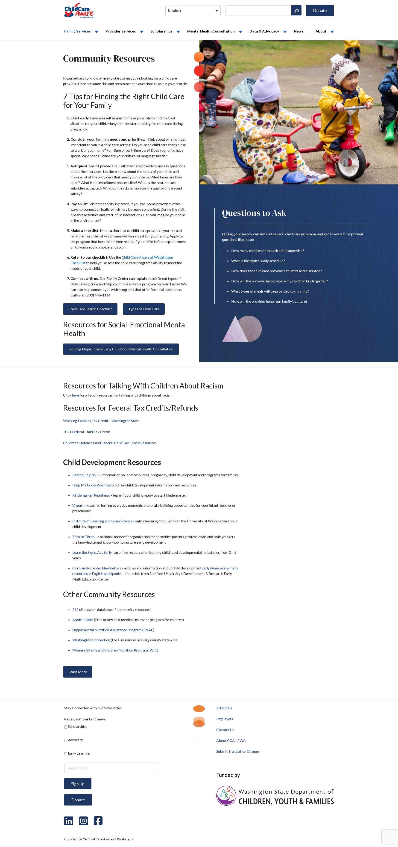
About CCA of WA (231, 740)
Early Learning (79, 753)
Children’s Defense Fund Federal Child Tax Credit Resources (110, 443)
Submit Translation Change (237, 751)
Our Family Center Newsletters (97, 568)
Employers (224, 719)
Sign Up (78, 783)
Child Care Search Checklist (90, 309)
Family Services (77, 31)
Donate (320, 10)
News (299, 31)
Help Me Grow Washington (94, 485)
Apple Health (82, 619)
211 (75, 609)
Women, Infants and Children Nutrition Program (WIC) (115, 650)
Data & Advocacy (264, 31)
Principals (224, 708)
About (321, 31)
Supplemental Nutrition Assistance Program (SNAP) (113, 630)
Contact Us (225, 729)
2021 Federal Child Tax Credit (86, 431)
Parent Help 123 (85, 475)
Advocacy (75, 740)
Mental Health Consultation (211, 31)
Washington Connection (91, 640)
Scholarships (162, 31)
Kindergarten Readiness (91, 495)
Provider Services (120, 31)
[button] (98, 32)
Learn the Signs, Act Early (92, 552)
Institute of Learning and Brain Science (102, 521)
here (75, 395)
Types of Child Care (143, 309)
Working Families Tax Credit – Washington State (101, 420)
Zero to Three (83, 536)
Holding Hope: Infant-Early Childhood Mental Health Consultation (120, 349)
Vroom (78, 505)
